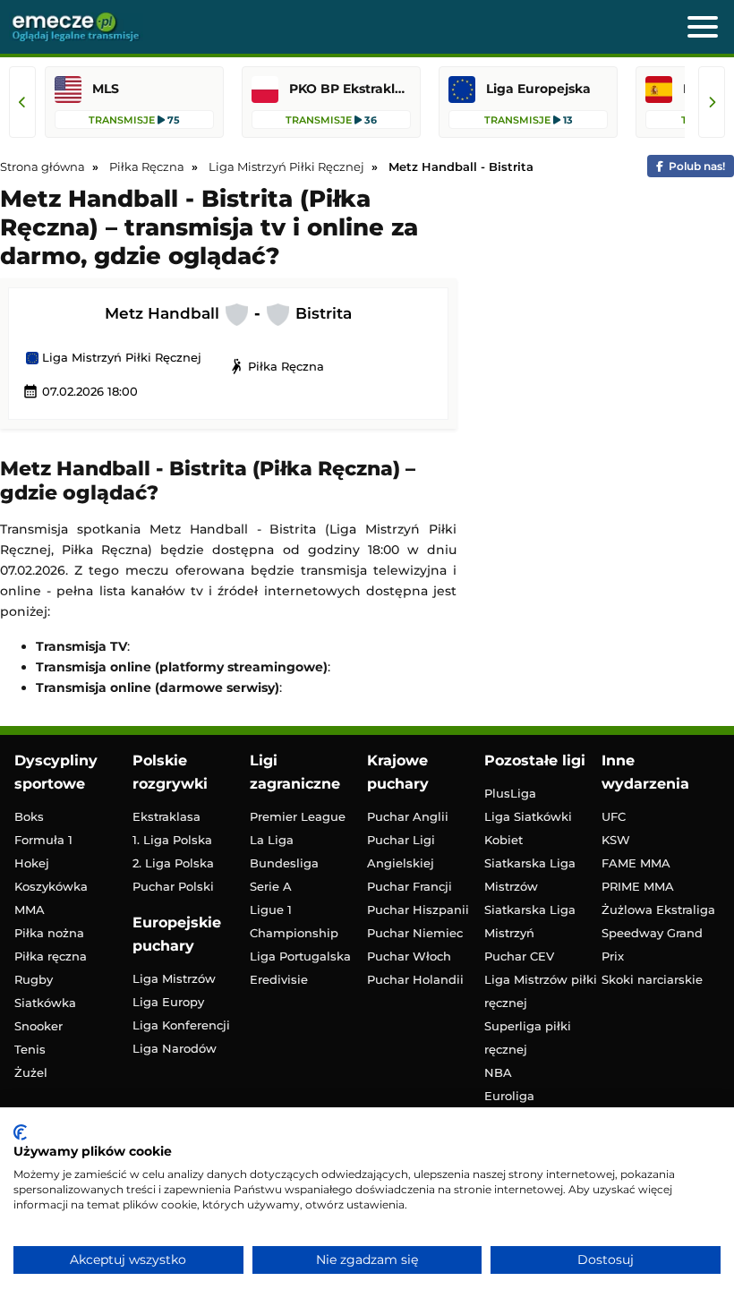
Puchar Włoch (409, 956)
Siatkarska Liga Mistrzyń (530, 921)
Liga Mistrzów (174, 978)
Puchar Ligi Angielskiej (401, 851)
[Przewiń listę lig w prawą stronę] (711, 102)
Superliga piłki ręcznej (527, 1037)
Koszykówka (51, 886)
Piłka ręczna (50, 956)
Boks (29, 816)
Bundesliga (284, 863)
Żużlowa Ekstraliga (658, 909)
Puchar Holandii (415, 979)
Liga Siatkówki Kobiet (528, 828)
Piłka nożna (49, 933)
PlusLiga (510, 793)
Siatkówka (45, 1002)
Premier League (298, 816)
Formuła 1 (43, 840)
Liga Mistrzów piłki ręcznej (540, 991)
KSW (616, 840)
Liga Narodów (174, 1048)
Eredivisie (279, 979)
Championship (294, 933)
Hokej (31, 863)
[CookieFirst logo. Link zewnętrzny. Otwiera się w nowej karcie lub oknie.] (20, 1132)
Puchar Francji (409, 886)
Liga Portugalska (300, 956)
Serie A (271, 886)
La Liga (272, 840)
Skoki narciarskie (652, 979)
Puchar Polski (173, 886)
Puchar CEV (519, 956)
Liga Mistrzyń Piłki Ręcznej (119, 358)
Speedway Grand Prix (652, 944)
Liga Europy (168, 1002)
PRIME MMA (638, 886)
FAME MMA (636, 863)
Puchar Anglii (407, 816)
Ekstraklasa (166, 816)
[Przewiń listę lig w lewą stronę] (22, 102)
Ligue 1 (271, 909)
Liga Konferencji (181, 1025)
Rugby (33, 979)
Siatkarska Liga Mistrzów (530, 874)
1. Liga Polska (172, 840)
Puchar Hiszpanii (418, 909)
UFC (614, 816)
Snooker (38, 1026)
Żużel (30, 1072)
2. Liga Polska (173, 863)
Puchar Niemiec (415, 933)
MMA (29, 909)
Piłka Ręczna (276, 366)
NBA (498, 1072)
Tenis (30, 1049)
